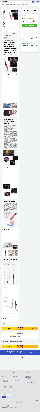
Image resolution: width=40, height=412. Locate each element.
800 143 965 (18, 4)
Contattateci (7, 4)
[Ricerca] (33, 2)
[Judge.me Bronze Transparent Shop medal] (28, 352)
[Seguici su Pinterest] (17, 402)
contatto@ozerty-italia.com (31, 382)
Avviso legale (15, 377)
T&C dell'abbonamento (5, 381)
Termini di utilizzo (4, 376)
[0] (37, 1)
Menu (2, 4)
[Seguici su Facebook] (16, 402)
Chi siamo (22, 4)
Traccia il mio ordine (13, 4)
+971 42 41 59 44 (7, 406)
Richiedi (4, 396)
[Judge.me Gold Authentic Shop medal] (25, 352)
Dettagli (30, 46)
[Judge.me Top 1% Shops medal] (31, 352)
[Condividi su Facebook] (32, 13)
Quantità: (23, 21)
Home (2, 7)
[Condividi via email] (36, 13)
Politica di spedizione (4, 377)
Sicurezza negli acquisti (26, 47)
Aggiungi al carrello (29, 25)
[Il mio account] (36, 1)
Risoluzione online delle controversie (16, 380)
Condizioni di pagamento (5, 380)
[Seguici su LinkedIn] (20, 402)
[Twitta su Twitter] (35, 13)
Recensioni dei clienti (28, 4)
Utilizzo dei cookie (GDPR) (5, 375)
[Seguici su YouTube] (19, 402)
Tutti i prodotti (5, 7)
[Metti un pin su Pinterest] (33, 13)
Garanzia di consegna (26, 33)
